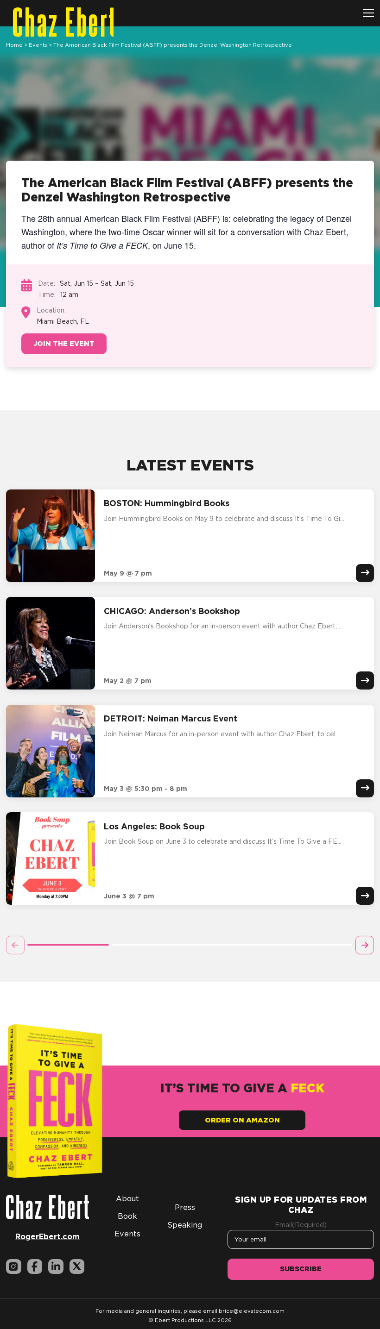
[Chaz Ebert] (47, 1206)
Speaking (184, 1225)
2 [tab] (149, 945)
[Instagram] (13, 1266)
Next (364, 945)
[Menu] (368, 13)
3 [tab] (230, 945)
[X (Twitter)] (77, 1266)
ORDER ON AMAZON (242, 1120)
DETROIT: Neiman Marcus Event (170, 718)
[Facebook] (35, 1266)
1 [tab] (67, 945)
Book (127, 1216)
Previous (15, 945)
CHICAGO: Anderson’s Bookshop (172, 610)
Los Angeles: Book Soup (154, 826)
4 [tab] (311, 945)
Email (301, 1225)
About (127, 1198)
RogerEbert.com (47, 1236)
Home (14, 45)
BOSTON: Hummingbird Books (166, 503)
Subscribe (301, 1269)
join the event (64, 343)
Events (38, 45)
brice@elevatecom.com (252, 1311)
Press (185, 1207)
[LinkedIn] (55, 1266)
